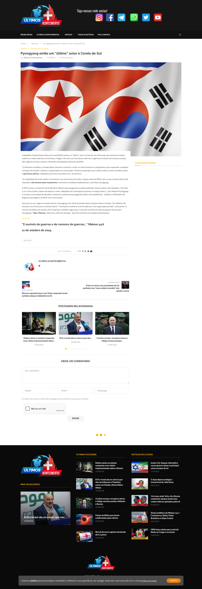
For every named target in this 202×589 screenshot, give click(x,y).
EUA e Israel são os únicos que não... (76, 338)
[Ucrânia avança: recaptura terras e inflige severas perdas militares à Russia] (112, 323)
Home (23, 43)
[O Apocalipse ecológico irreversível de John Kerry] (140, 483)
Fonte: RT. (26, 218)
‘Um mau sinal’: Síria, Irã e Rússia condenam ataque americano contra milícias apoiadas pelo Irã (165, 499)
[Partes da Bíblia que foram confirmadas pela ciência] (84, 519)
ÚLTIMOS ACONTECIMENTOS (48, 35)
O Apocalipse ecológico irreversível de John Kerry (162, 480)
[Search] (180, 35)
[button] (25, 330)
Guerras (34, 43)
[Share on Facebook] (82, 251)
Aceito (173, 581)
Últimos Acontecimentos (33, 57)
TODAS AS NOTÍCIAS (86, 35)
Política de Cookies (149, 581)
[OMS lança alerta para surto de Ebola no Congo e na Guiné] (140, 533)
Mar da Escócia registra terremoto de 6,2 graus (110, 533)
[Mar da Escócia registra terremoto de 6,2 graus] (84, 536)
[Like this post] (80, 251)
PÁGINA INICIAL (27, 35)
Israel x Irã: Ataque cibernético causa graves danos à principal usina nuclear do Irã (165, 465)
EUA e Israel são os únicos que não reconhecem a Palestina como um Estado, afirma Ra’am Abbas (109, 483)
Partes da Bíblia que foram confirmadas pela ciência (107, 516)
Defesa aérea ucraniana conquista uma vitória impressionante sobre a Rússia (109, 465)
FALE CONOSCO (104, 35)
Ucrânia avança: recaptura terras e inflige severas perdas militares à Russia (110, 501)
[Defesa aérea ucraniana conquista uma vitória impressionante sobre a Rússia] (39, 323)
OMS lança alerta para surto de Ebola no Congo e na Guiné (165, 530)
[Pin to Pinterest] (88, 251)
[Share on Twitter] (85, 251)
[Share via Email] (91, 251)
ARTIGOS (68, 35)
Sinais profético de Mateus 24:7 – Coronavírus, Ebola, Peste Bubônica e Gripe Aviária (165, 515)
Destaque (27, 240)
